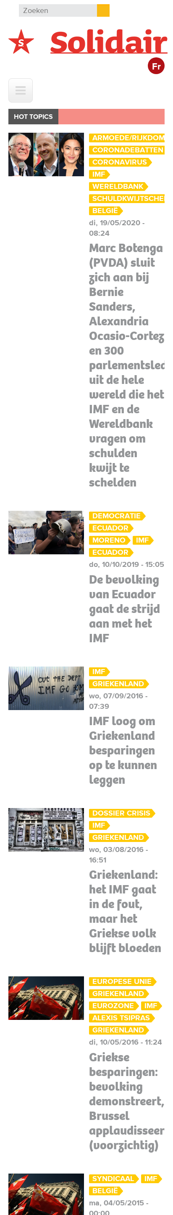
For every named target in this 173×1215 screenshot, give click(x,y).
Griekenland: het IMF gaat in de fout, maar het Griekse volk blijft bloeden (125, 911)
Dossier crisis (121, 813)
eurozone (113, 1005)
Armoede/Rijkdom (128, 138)
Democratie (116, 516)
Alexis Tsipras (121, 1018)
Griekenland (118, 684)
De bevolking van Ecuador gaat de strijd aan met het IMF (124, 608)
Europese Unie (122, 981)
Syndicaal (113, 1178)
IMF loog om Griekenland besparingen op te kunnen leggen (123, 750)
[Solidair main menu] (20, 90)
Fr (156, 66)
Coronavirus (119, 162)
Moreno (109, 540)
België (105, 210)
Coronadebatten (127, 150)
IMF (98, 174)
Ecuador (110, 528)
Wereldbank (117, 186)
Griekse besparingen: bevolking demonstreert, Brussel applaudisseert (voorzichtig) (129, 1101)
